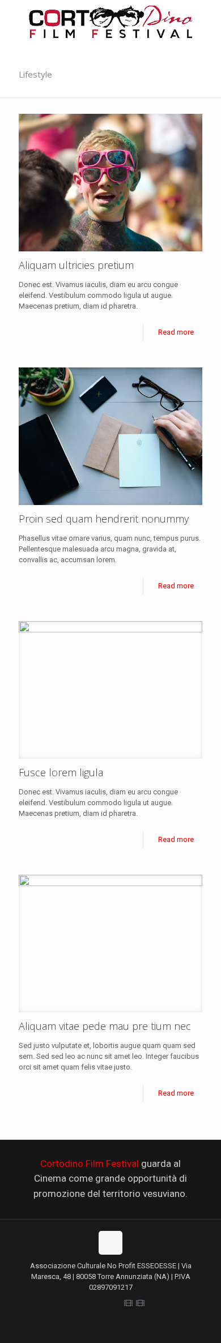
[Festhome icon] (140, 1303)
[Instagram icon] (104, 1303)
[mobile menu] (205, 22)
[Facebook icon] (80, 1303)
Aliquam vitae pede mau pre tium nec (105, 1026)
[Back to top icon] (110, 1243)
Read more (176, 332)
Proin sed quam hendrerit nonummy (104, 518)
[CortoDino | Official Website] (110, 26)
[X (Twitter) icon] (92, 1303)
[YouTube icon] (116, 1303)
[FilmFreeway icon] (128, 1303)
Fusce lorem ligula (61, 772)
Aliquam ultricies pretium (76, 265)
